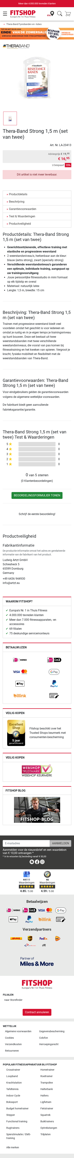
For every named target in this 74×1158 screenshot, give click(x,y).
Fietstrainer (46, 1108)
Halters (44, 1095)
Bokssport (12, 1102)
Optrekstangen (48, 1127)
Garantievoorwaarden (22, 209)
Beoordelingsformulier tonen (37, 495)
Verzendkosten (13, 1044)
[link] (20, 660)
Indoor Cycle (13, 1095)
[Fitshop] (23, 13)
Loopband (12, 1076)
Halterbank (46, 1089)
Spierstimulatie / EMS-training (18, 1136)
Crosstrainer (13, 1069)
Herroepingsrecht (49, 1044)
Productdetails (18, 194)
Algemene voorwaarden (18, 1031)
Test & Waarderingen (22, 216)
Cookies (9, 1037)
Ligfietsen (45, 1102)
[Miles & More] (37, 961)
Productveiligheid (20, 223)
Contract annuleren (37, 1012)
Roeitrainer (46, 1076)
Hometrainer (47, 1069)
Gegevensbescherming (51, 1031)
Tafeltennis (12, 1089)
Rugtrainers (12, 1127)
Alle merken (12, 1147)
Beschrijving (16, 201)
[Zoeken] (59, 14)
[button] (10, 118)
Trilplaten (45, 1134)
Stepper (10, 1115)
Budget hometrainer (17, 1108)
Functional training (16, 1121)
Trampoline (46, 1082)
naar (13, 1000)
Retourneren (12, 1050)
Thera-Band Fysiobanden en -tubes (24, 24)
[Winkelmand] (69, 13)
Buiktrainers (47, 1121)
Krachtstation (14, 1082)
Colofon (43, 1037)
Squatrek (45, 1115)
